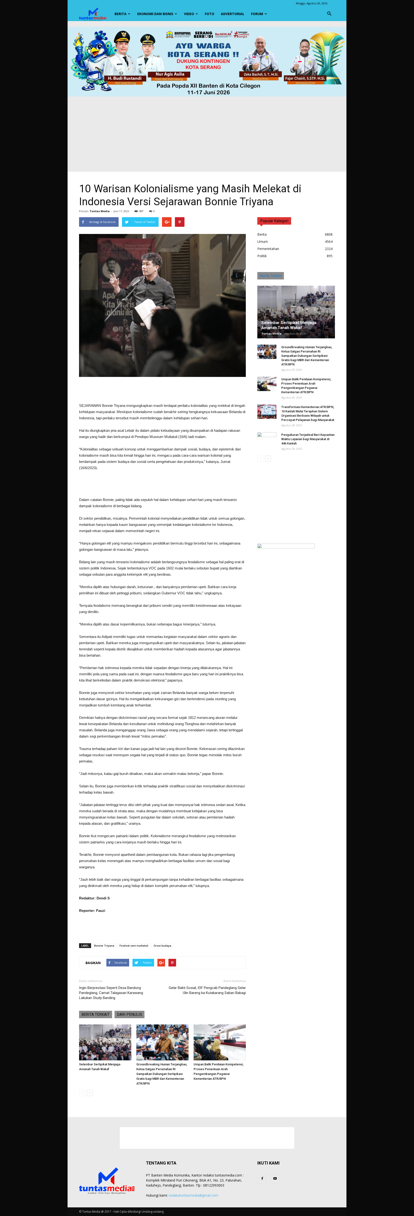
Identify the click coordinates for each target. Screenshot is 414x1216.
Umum (262, 241)
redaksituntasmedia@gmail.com (193, 1195)
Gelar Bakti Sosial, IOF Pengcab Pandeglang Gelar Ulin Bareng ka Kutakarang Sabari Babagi (207, 990)
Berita (120, 13)
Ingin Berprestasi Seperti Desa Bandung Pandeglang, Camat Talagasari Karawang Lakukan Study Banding (111, 993)
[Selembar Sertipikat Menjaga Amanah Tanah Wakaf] (105, 1042)
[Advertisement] (207, 132)
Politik (262, 256)
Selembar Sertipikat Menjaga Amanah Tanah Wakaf (288, 325)
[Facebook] (262, 1178)
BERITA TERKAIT (95, 1014)
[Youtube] (275, 1178)
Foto (209, 13)
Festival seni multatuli (134, 945)
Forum (257, 13)
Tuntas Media (100, 211)
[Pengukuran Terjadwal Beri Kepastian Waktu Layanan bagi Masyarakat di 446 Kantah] (266, 439)
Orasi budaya (162, 945)
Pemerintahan (268, 248)
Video (189, 13)
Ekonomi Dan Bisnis (155, 13)
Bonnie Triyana (104, 945)
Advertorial (232, 13)
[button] (329, 14)
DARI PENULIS (129, 1014)
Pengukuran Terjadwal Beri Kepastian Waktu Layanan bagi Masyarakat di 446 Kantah (307, 439)
